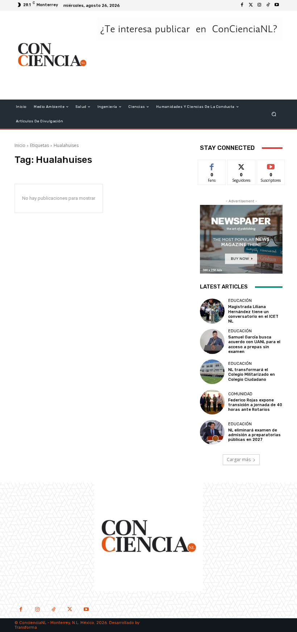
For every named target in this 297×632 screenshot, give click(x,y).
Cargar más (239, 459)
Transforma (25, 627)
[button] (274, 114)
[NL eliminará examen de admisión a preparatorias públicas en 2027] (212, 432)
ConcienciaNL (32, 622)
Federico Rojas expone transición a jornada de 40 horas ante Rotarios (255, 405)
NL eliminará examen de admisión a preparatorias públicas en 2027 (254, 435)
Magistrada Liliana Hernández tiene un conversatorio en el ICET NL (253, 314)
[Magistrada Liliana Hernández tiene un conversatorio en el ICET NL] (212, 311)
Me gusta (212, 165)
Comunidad (240, 394)
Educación (240, 301)
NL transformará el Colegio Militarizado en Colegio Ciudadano (251, 374)
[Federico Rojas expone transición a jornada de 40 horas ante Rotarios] (212, 401)
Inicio (19, 145)
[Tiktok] (268, 5)
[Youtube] (276, 5)
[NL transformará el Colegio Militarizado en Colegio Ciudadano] (212, 371)
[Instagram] (259, 5)
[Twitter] (250, 5)
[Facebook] (242, 5)
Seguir (241, 165)
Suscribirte (271, 165)
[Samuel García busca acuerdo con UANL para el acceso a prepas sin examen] (212, 341)
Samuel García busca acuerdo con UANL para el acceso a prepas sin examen (254, 344)
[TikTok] (53, 610)
